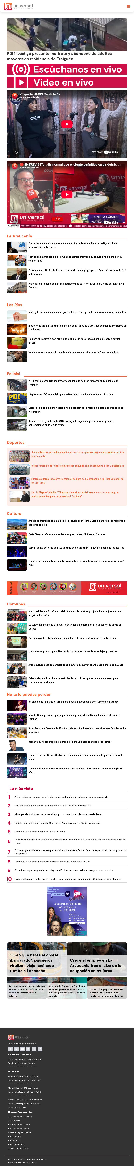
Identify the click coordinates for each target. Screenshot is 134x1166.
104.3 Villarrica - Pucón (19, 1124)
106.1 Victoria (14, 1140)
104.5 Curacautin (16, 1144)
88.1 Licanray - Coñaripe (19, 1132)
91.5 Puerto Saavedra (18, 1148)
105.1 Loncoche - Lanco (19, 1128)
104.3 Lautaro (14, 1136)
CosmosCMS (29, 1162)
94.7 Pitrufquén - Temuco (20, 1116)
